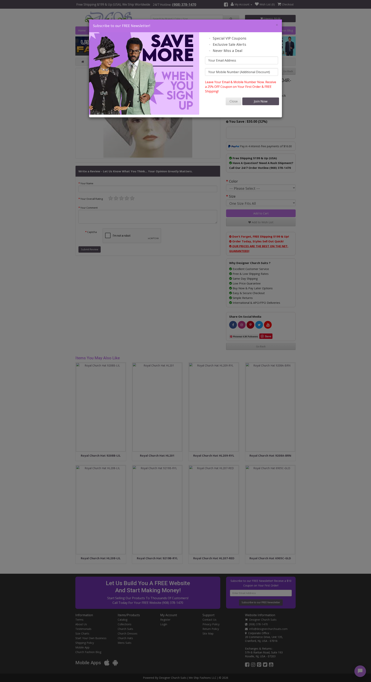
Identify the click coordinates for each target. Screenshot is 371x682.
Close (234, 101)
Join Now (260, 101)
